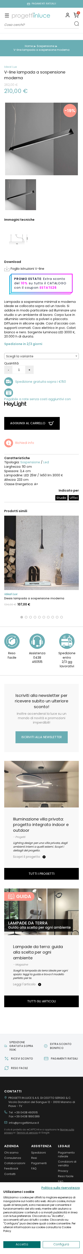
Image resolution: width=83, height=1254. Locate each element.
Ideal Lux (10, 67)
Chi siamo (11, 1152)
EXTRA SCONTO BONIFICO (61, 1046)
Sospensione (30, 462)
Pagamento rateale (66, 1154)
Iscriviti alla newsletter (41, 737)
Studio (61, 498)
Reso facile (65, 1176)
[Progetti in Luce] (31, 16)
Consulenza (12, 1158)
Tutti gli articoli (41, 1001)
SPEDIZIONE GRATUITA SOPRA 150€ (21, 1046)
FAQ (34, 1168)
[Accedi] (67, 15)
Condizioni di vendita (67, 1163)
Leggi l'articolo (25, 984)
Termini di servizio (27, 1132)
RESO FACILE (19, 1068)
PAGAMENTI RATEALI (64, 1058)
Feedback (11, 1168)
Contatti (9, 1174)
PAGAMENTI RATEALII (44, 3)
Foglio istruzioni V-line (27, 268)
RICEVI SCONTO (22, 1058)
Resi (34, 1158)
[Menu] (7, 16)
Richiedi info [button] (24, 443)
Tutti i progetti (41, 873)
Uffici (74, 498)
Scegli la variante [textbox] (19, 356)
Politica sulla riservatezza (60, 1188)
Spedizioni (38, 1152)
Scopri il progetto (27, 857)
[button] (76, 15)
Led (46, 462)
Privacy (63, 1171)
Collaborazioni (14, 1163)
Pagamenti (39, 1163)
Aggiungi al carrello (28, 423)
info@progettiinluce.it (24, 1123)
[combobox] (41, 356)
